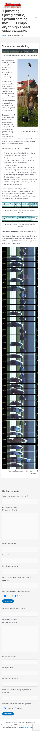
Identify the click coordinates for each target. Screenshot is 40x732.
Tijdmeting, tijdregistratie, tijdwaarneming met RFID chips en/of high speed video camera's (16, 21)
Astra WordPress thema (30, 727)
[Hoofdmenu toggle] (36, 17)
